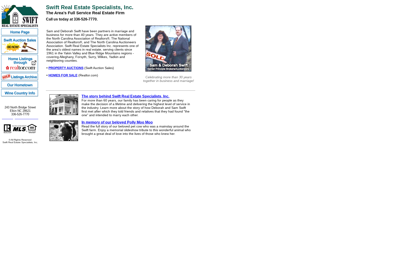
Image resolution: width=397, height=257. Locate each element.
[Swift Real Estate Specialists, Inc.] (20, 27)
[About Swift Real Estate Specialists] (63, 114)
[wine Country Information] (20, 96)
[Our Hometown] (20, 88)
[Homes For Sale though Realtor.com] (20, 72)
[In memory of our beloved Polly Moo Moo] (63, 140)
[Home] (20, 35)
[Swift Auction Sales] (20, 53)
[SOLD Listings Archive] (20, 80)
